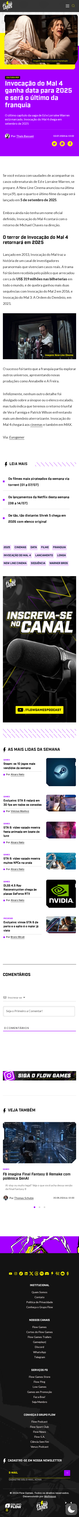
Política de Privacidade (39, 1302)
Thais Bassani (25, 136)
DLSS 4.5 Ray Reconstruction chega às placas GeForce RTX (20, 889)
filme (45, 547)
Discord (39, 1347)
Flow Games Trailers (39, 1337)
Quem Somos (39, 1292)
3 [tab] (44, 1207)
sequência (38, 563)
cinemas (36, 424)
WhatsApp (39, 1352)
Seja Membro (39, 1401)
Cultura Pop (12, 78)
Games (6, 760)
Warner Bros (58, 563)
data (33, 547)
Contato (39, 1297)
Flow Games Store (39, 1376)
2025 (7, 547)
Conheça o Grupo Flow (39, 1307)
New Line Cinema (15, 563)
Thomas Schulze (24, 1198)
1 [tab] (34, 1207)
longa (61, 555)
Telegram (39, 1357)
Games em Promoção (39, 1392)
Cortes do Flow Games (39, 1332)
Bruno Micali (18, 937)
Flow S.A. (39, 1436)
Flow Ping (39, 1381)
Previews (8, 918)
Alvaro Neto (17, 774)
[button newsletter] (67, 1473)
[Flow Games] (7, 5)
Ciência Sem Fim (39, 1441)
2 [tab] (39, 1207)
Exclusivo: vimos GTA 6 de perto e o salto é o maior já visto (20, 926)
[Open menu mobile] (67, 6)
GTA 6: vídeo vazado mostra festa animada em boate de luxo (21, 831)
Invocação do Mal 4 (17, 555)
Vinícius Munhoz (20, 811)
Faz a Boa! (39, 1396)
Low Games (39, 1386)
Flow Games (39, 1327)
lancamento (44, 555)
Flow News (39, 1431)
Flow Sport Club (39, 1426)
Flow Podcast (39, 1421)
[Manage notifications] (7, 1510)
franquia (59, 547)
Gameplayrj (39, 1342)
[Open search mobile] (73, 6)
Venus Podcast (40, 1446)
